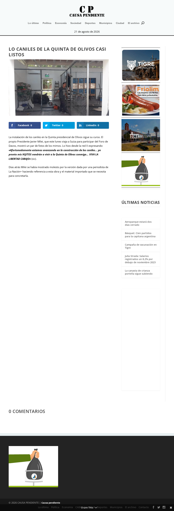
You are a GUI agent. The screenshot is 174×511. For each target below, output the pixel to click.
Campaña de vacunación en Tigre (141, 246)
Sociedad (75, 23)
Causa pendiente (50, 502)
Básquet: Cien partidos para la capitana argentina (140, 235)
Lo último (33, 23)
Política (47, 23)
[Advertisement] (140, 340)
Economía (61, 23)
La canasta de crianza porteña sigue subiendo (139, 272)
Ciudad (120, 23)
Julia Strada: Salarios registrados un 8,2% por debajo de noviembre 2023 (140, 259)
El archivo (134, 23)
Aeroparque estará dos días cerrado (138, 223)
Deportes (90, 23)
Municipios (105, 23)
